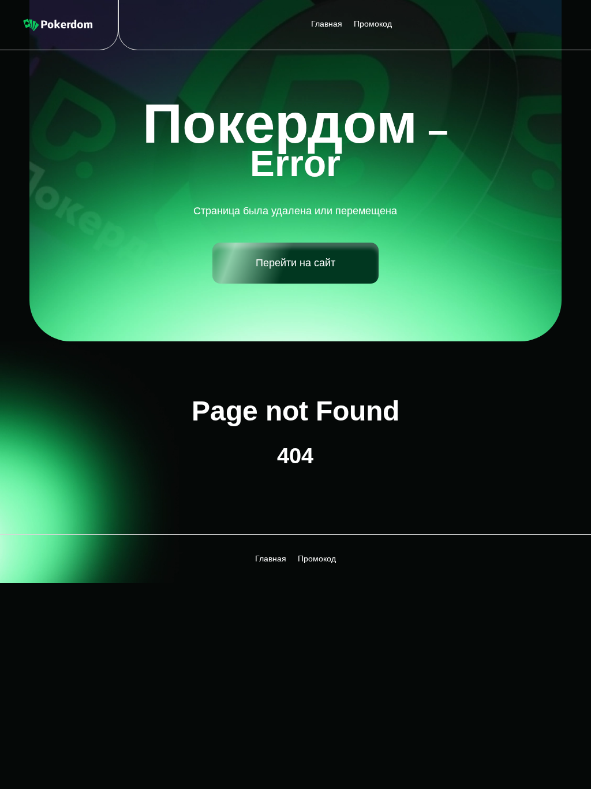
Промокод (373, 23)
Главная (326, 23)
